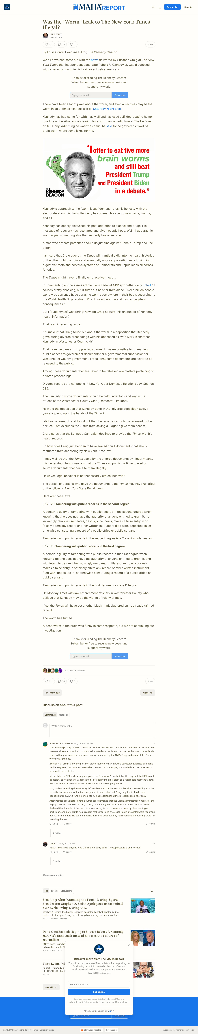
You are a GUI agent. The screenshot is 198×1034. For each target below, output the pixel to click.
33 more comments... (53, 875)
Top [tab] (46, 890)
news (94, 60)
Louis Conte (56, 34)
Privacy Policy (122, 1002)
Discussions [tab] (66, 890)
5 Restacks (80, 670)
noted (147, 285)
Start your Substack (93, 1030)
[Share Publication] (160, 7)
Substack (166, 1030)
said (109, 126)
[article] (99, 911)
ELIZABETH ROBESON (61, 743)
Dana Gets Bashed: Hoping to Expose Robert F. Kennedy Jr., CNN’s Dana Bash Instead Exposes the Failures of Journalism (83, 936)
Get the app (111, 1030)
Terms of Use (114, 999)
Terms (35, 1030)
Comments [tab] (50, 714)
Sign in (188, 7)
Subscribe (172, 7)
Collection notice (47, 1030)
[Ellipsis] (153, 743)
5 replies (57, 861)
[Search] (153, 7)
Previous (55, 692)
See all (49, 987)
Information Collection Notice (98, 1002)
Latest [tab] (54, 890)
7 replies (57, 833)
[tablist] (56, 715)
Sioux (52, 843)
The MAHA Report (58, 919)
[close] (128, 945)
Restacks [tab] (63, 714)
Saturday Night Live (107, 109)
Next (145, 692)
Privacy (28, 1030)
